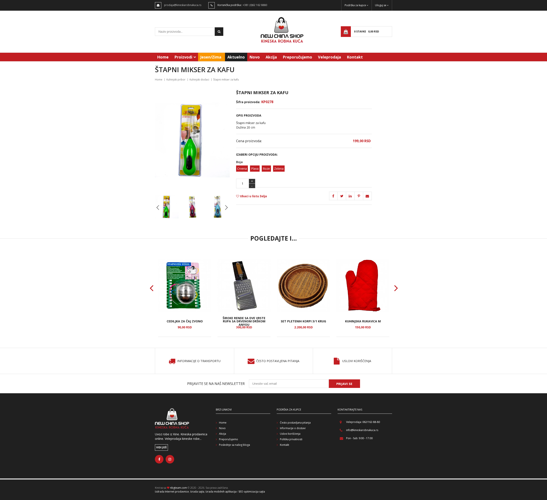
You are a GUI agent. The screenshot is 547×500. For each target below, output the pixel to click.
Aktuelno (236, 57)
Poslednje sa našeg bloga (234, 445)
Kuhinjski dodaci (199, 79)
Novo (254, 57)
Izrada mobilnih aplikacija (221, 491)
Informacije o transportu (199, 361)
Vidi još (161, 447)
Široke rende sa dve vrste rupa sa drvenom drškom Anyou (244, 321)
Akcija (271, 57)
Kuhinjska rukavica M (363, 321)
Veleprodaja (329, 57)
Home (163, 57)
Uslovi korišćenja (356, 361)
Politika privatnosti (291, 439)
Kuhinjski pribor (175, 79)
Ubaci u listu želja (253, 196)
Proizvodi (183, 57)
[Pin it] (350, 196)
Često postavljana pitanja (295, 422)
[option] (184, 298)
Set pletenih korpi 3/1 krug (303, 321)
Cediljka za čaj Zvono (185, 321)
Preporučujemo (297, 57)
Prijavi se (344, 384)
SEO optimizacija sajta (251, 491)
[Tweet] (342, 196)
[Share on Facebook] (333, 196)
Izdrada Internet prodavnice (172, 491)
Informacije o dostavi (293, 428)
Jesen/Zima (210, 57)
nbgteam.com (178, 488)
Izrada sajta (197, 491)
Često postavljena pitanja (277, 361)
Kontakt (355, 57)
